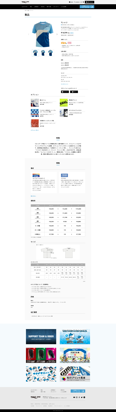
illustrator (66, 91)
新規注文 (62, 390)
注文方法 (42, 6)
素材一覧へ (33, 196)
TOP (25, 10)
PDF (75, 91)
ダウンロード (56, 6)
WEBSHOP (37, 403)
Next (56, 34)
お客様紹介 (36, 6)
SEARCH (78, 2)
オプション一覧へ (34, 130)
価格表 (71, 32)
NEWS (72, 2)
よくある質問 (63, 6)
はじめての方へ (25, 6)
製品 (31, 6)
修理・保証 (49, 6)
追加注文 (33, 391)
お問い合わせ (90, 2)
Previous (29, 34)
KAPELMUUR (44, 403)
